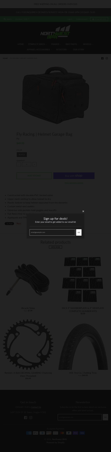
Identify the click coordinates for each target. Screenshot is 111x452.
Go (79, 232)
